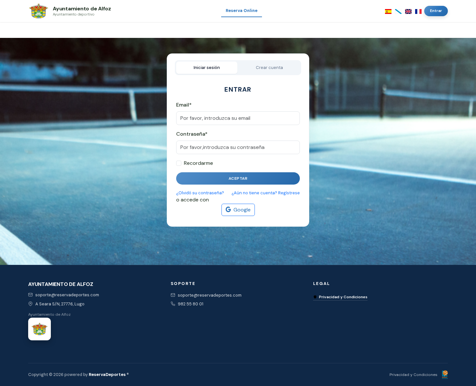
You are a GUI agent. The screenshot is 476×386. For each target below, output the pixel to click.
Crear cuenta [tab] (269, 67)
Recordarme (198, 163)
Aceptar (238, 178)
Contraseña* (192, 134)
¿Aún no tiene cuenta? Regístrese (266, 193)
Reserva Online (241, 10)
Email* (184, 104)
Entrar (436, 10)
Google (242, 209)
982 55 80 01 (190, 304)
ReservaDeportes (107, 374)
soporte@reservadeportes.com (67, 295)
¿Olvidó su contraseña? (200, 193)
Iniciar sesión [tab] (207, 67)
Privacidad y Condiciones (343, 297)
